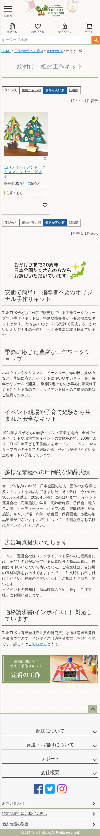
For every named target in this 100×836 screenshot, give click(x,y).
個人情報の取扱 (15, 824)
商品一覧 (12, 31)
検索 (95, 40)
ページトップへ (92, 709)
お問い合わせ (13, 803)
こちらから (37, 644)
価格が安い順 (31, 90)
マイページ (64, 31)
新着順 (73, 90)
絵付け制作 (55, 51)
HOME (6, 51)
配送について (50, 731)
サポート (50, 758)
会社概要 (50, 772)
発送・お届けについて (50, 744)
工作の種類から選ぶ (28, 51)
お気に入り (38, 31)
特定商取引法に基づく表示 (24, 813)
